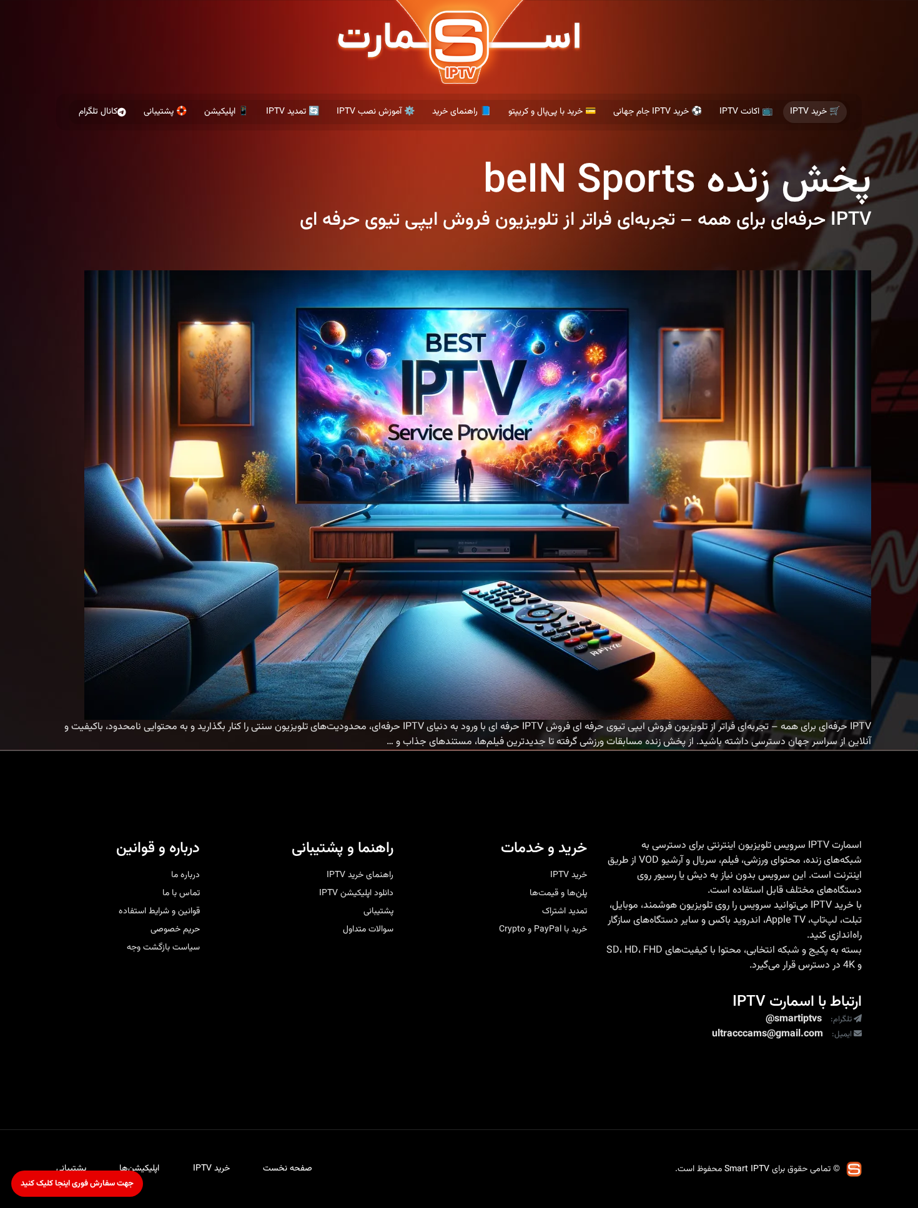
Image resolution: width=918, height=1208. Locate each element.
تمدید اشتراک (564, 911)
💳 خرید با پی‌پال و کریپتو (552, 112)
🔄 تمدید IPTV (292, 112)
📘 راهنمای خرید (461, 112)
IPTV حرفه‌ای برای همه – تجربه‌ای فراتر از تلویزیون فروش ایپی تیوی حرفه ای (585, 220)
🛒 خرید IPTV (815, 112)
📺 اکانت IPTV (745, 112)
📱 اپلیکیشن (226, 112)
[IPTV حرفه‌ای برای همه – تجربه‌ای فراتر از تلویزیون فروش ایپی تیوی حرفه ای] (477, 495)
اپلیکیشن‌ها (139, 1169)
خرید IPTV (832, 905)
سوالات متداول (368, 929)
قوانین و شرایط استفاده (159, 911)
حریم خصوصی (175, 929)
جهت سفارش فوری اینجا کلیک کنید (77, 1183)
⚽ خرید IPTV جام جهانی (657, 112)
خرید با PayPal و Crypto (543, 929)
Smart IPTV (746, 1169)
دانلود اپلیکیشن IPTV (356, 893)
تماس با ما (181, 893)
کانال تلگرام (98, 112)
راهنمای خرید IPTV (360, 875)
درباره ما (185, 875)
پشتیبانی (378, 911)
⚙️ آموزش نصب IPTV (376, 112)
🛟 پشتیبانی (165, 112)
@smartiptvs (794, 1019)
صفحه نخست (287, 1169)
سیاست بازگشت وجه (163, 948)
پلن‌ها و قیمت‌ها (558, 893)
